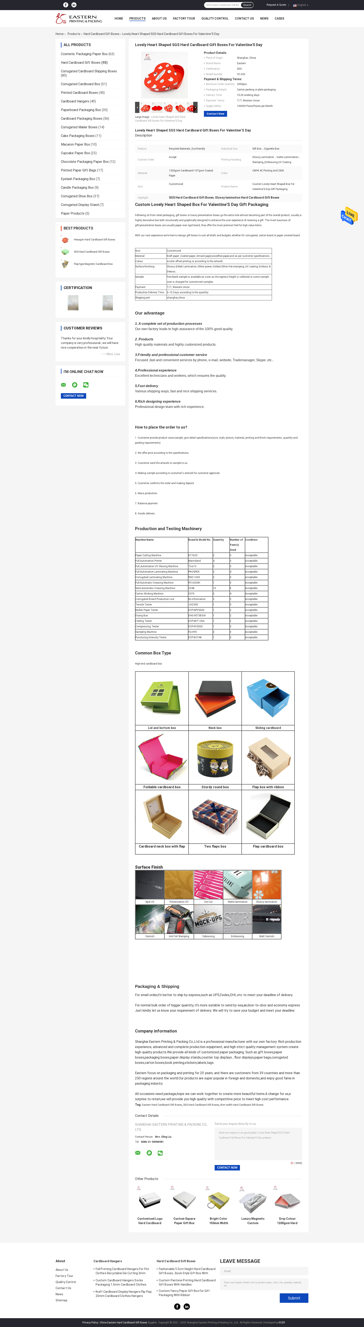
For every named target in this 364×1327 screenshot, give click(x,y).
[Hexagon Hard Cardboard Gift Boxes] (65, 239)
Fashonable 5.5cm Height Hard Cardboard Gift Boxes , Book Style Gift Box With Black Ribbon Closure (187, 1271)
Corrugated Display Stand (80, 205)
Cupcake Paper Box (75, 153)
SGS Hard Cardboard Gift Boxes (92, 251)
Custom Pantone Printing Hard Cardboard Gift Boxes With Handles (187, 1282)
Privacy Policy (90, 1322)
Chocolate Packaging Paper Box (85, 162)
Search (247, 5)
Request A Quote (276, 4)
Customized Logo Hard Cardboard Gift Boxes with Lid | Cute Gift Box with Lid (150, 1221)
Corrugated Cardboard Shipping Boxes (89, 71)
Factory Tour (184, 18)
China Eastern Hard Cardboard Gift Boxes (123, 1322)
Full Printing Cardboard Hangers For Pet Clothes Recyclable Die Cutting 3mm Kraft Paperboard (122, 1271)
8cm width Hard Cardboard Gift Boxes (242, 1104)
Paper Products (72, 213)
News (264, 18)
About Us (159, 18)
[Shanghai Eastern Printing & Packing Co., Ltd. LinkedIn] (74, 5)
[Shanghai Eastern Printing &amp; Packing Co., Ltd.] (79, 18)
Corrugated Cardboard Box (80, 84)
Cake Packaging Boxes (78, 136)
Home (119, 18)
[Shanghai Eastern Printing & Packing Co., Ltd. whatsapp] (77, 385)
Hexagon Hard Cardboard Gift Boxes (94, 239)
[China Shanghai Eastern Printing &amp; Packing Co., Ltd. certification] (73, 302)
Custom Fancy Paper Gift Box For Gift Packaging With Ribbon (184, 1293)
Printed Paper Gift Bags (78, 170)
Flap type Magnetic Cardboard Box (93, 264)
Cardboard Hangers (75, 101)
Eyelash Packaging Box (78, 179)
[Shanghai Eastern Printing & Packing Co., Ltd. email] (66, 385)
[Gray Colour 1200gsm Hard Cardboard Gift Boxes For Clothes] (287, 1200)
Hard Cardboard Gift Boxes (101, 34)
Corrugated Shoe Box (76, 196)
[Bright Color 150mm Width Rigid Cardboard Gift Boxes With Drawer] (218, 1200)
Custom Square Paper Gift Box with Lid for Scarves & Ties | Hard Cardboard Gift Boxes (184, 1221)
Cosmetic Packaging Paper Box (84, 54)
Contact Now (215, 113)
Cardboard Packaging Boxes (81, 119)
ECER (282, 1322)
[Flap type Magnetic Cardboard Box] (65, 264)
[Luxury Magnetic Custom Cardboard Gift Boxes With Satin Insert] (253, 1200)
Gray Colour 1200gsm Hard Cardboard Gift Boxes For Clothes (287, 1221)
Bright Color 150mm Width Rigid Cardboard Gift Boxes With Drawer (218, 1221)
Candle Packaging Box (77, 188)
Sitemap (61, 1300)
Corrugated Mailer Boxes (79, 127)
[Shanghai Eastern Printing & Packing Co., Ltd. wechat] (88, 385)
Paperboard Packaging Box (81, 110)
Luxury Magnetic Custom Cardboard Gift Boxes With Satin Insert (253, 1221)
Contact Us (244, 18)
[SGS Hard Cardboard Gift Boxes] (65, 252)
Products (137, 18)
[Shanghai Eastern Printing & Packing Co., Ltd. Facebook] (66, 5)
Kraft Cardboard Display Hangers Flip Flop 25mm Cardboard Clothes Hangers (124, 1294)
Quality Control (215, 18)
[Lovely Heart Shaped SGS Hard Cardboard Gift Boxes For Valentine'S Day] (164, 76)
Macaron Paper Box (75, 144)
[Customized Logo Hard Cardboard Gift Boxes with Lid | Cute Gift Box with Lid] (150, 1200)
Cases (279, 18)
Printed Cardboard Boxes (79, 93)
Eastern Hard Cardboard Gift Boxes (162, 1104)
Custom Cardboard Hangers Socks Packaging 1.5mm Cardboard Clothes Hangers (121, 1283)
